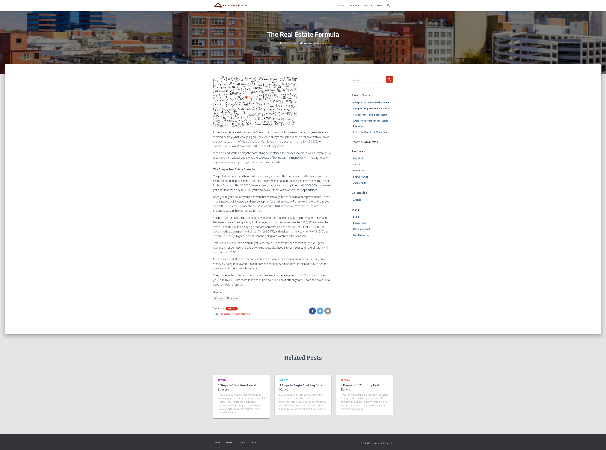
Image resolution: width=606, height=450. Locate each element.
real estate (225, 314)
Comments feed (361, 229)
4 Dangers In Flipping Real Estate (370, 114)
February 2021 (360, 177)
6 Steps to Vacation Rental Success (371, 102)
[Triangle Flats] (231, 5)
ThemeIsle (388, 443)
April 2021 (358, 164)
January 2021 (360, 183)
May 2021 (358, 158)
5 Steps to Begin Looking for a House (372, 108)
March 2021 (359, 170)
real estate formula (241, 314)
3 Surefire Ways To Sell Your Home (371, 132)
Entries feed (359, 223)
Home (341, 5)
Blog (379, 5)
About (367, 5)
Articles (231, 308)
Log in (356, 217)
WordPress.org (361, 235)
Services (353, 5)
